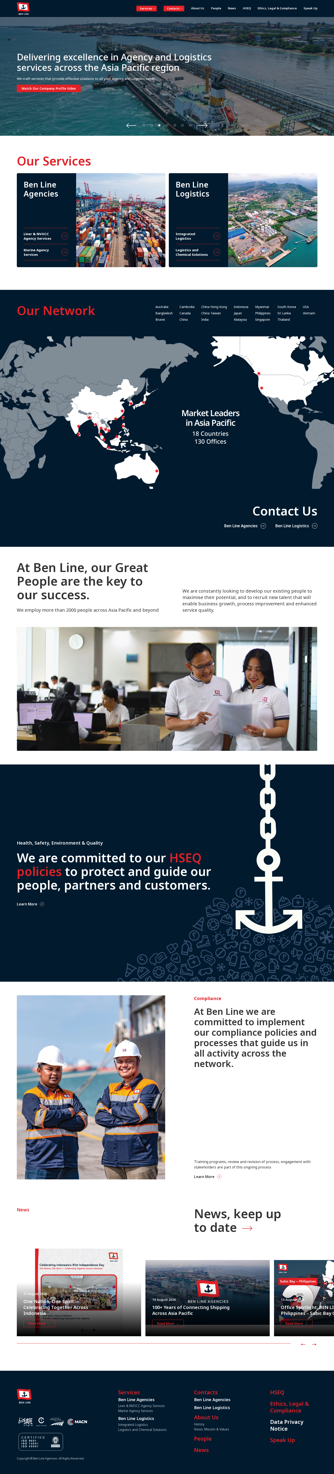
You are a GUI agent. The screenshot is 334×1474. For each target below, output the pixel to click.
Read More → (39, 1323)
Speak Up (282, 1440)
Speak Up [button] (310, 8)
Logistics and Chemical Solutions (142, 1429)
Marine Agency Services (135, 1411)
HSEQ (277, 1392)
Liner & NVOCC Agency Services (141, 1406)
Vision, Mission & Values (211, 1429)
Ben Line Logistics (292, 525)
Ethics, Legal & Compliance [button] (277, 8)
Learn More (27, 904)
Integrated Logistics (133, 1424)
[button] (144, 125)
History (199, 1424)
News (201, 1450)
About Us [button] (197, 8)
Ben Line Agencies (241, 525)
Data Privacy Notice (286, 1425)
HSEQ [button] (247, 8)
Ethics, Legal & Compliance (289, 1407)
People (203, 1438)
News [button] (232, 8)
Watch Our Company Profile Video (49, 88)
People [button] (216, 8)
